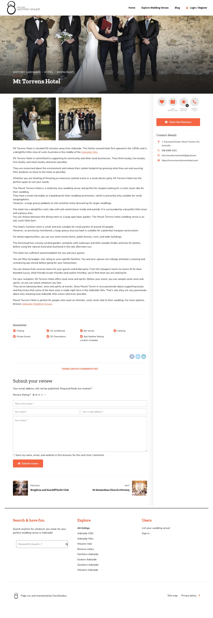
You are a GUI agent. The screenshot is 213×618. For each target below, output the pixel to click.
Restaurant (65, 72)
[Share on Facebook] (131, 356)
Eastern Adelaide (87, 559)
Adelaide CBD (85, 533)
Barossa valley (85, 549)
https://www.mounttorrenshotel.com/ (180, 160)
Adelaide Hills (89, 152)
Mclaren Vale (84, 544)
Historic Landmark (27, 72)
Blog (177, 7)
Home (131, 7)
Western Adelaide (87, 570)
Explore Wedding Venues (155, 7)
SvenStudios (59, 595)
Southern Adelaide (88, 565)
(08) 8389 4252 (169, 150)
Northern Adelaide (87, 554)
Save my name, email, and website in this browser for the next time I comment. (60, 455)
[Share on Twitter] (137, 356)
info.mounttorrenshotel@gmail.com (179, 155)
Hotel (48, 72)
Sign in (146, 533)
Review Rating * (22, 394)
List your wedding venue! (156, 528)
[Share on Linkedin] (143, 356)
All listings (83, 528)
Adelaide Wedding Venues (37, 304)
